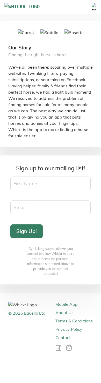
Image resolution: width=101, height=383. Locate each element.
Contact (63, 337)
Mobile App (66, 304)
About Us (64, 312)
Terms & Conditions (74, 320)
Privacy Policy (68, 329)
